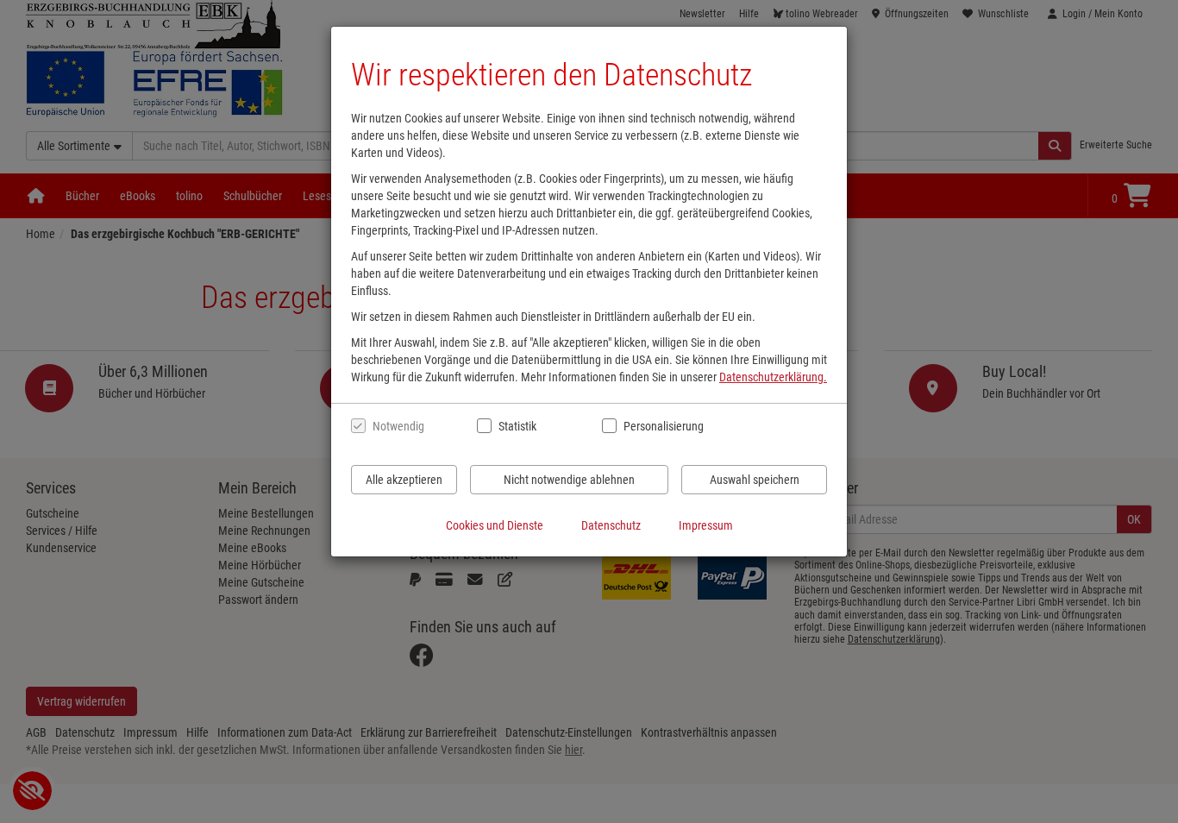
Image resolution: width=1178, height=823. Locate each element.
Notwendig (398, 426)
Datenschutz (611, 525)
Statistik (517, 426)
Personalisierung (662, 426)
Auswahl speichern (754, 480)
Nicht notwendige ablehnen (569, 480)
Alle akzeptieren (404, 480)
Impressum (706, 525)
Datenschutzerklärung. (773, 377)
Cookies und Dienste (494, 525)
